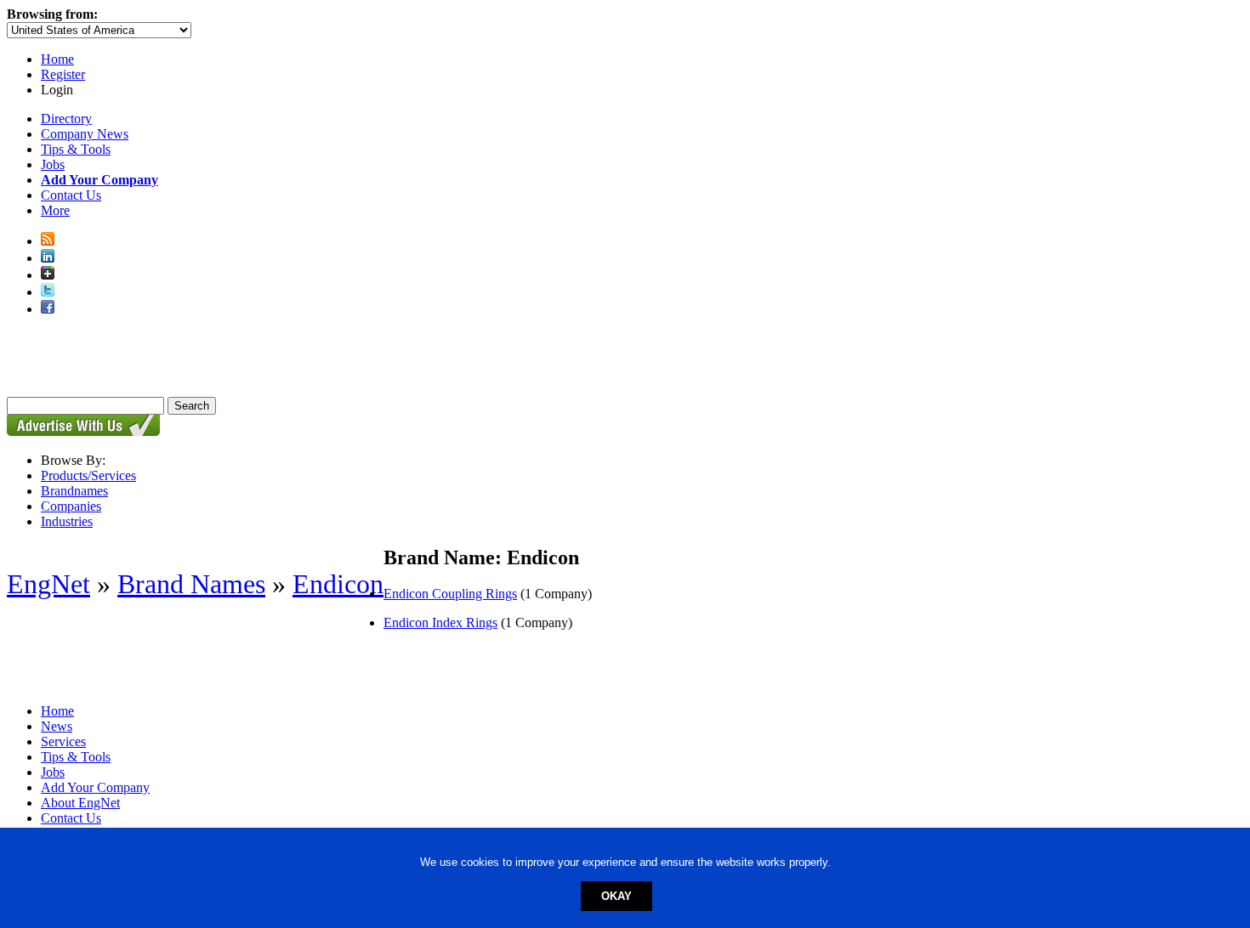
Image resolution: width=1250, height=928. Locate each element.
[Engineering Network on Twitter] (47, 292)
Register (63, 74)
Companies (71, 506)
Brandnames (74, 491)
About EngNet (80, 802)
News (56, 726)
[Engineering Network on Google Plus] (47, 275)
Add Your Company (95, 787)
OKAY (616, 896)
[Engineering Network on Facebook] (47, 309)
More (55, 210)
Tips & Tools (76, 149)
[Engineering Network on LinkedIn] (47, 258)
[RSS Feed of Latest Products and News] (47, 241)
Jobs (53, 164)
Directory (66, 118)
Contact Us (71, 195)
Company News (84, 134)
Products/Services (88, 475)
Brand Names (191, 584)
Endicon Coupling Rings (450, 593)
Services (63, 741)
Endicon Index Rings (440, 622)
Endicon (338, 584)
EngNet (48, 584)
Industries (67, 521)
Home (57, 59)
